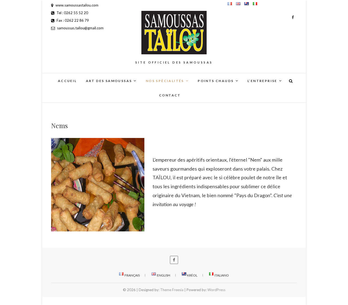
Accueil (67, 81)
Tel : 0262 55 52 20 (72, 13)
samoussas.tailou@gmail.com (80, 28)
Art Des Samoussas (109, 81)
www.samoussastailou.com (76, 5)
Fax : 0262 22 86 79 (72, 20)
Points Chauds (216, 81)
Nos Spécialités (165, 81)
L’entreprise (262, 81)
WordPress (216, 290)
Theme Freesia (172, 290)
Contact (170, 95)
